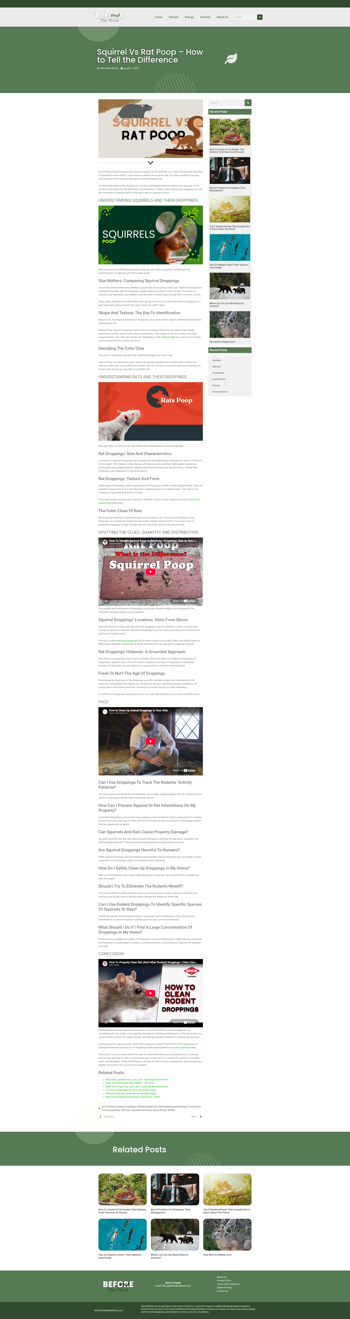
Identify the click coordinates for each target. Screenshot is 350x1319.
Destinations (219, 379)
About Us (222, 17)
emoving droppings (128, 640)
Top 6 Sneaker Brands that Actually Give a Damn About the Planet (230, 227)
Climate (174, 17)
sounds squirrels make (184, 1047)
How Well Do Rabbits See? (222, 342)
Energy (189, 17)
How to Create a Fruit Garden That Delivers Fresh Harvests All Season (227, 150)
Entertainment (220, 391)
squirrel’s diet (168, 337)
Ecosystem (218, 372)
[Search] (259, 17)
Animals (205, 17)
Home (158, 17)
